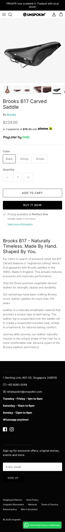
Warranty (32, 504)
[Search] (12, 14)
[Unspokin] (33, 14)
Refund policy (10, 509)
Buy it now (32, 205)
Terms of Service (49, 504)
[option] (32, 51)
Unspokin (16, 519)
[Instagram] (12, 429)
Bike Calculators (29, 509)
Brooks (11, 114)
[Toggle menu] (4, 14)
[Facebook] (5, 429)
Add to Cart (32, 193)
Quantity (8, 169)
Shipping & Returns (12, 499)
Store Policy (32, 499)
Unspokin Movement (13, 504)
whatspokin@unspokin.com (24, 391)
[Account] (53, 14)
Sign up (13, 477)
